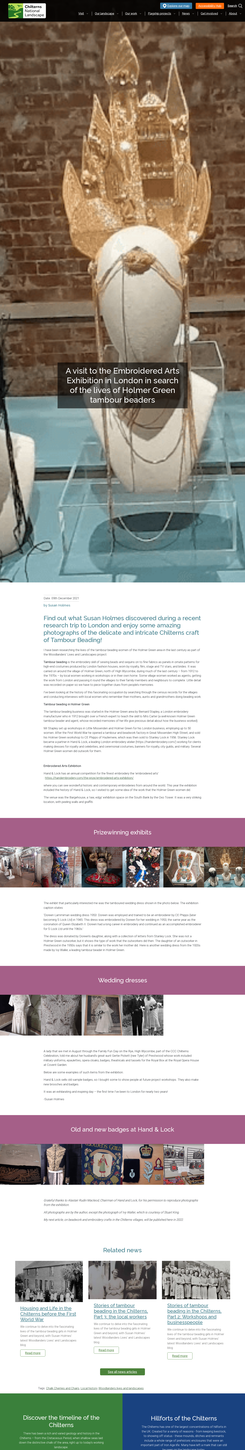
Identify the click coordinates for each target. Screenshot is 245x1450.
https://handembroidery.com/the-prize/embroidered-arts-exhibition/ (89, 778)
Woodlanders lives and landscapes (121, 1388)
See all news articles (122, 1372)
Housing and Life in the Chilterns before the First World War (48, 1314)
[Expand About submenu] (240, 13)
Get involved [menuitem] (209, 13)
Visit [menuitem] (81, 13)
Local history (89, 1388)
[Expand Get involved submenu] (221, 13)
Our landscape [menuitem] (104, 13)
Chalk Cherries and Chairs (62, 1388)
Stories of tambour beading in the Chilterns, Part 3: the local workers (121, 1311)
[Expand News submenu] (193, 13)
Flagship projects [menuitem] (159, 13)
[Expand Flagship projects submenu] (174, 13)
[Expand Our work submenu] (140, 13)
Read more (33, 1353)
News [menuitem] (186, 13)
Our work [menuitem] (131, 13)
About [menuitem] (233, 13)
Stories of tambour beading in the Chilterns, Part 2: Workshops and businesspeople (194, 1314)
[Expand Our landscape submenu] (117, 13)
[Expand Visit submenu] (87, 13)
